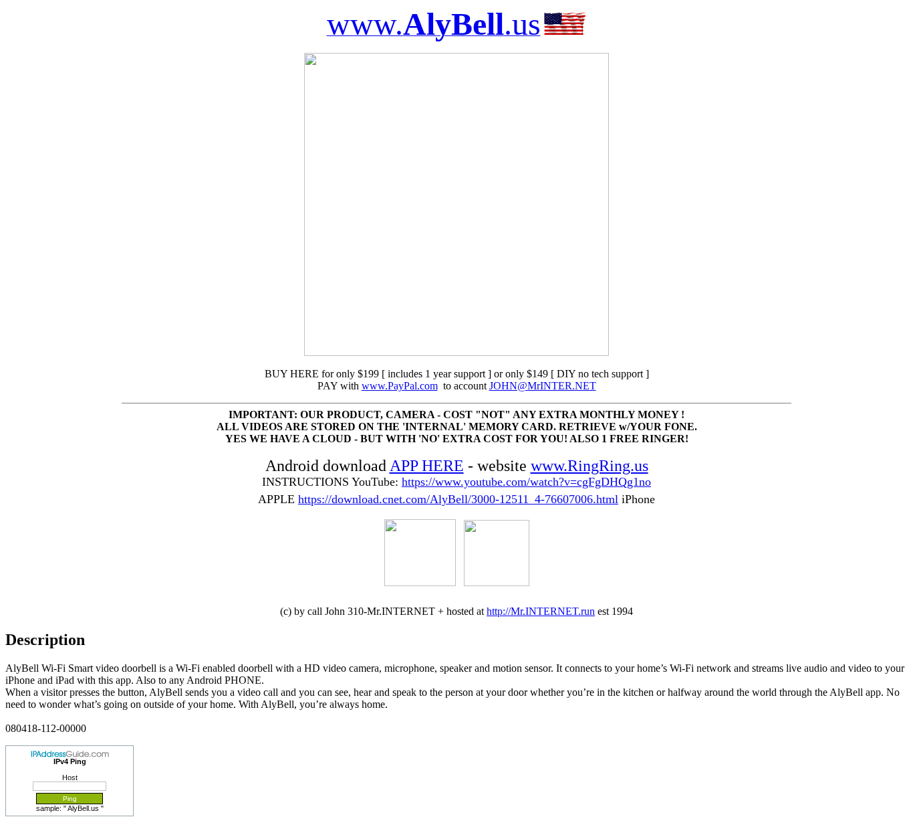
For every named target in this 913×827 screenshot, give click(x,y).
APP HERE (427, 465)
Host (70, 777)
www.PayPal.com (400, 385)
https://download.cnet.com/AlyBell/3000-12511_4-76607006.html (458, 499)
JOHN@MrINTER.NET (542, 385)
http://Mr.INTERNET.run (541, 611)
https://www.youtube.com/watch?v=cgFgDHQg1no (526, 481)
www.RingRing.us (589, 465)
